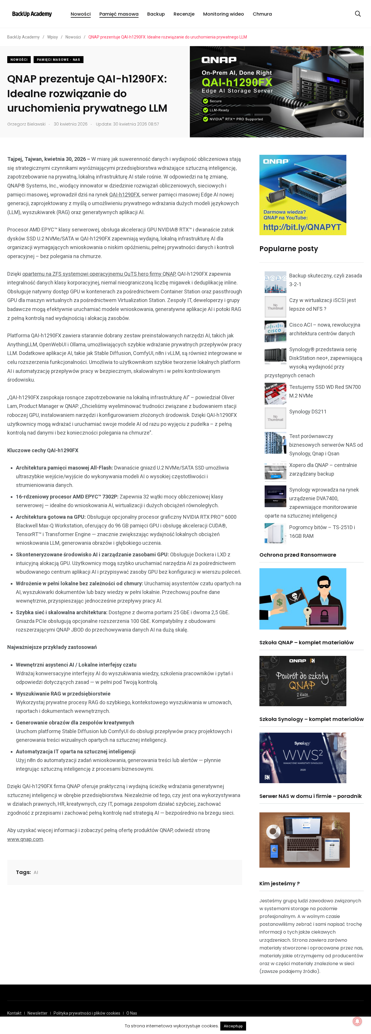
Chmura (262, 14)
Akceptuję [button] (233, 1026)
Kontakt (14, 1013)
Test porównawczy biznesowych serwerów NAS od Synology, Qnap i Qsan (326, 445)
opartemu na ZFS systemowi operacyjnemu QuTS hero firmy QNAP (98, 274)
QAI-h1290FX (124, 195)
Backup (156, 14)
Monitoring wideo (223, 14)
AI (36, 872)
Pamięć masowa (119, 14)
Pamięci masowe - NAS (58, 60)
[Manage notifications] (357, 1021)
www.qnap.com (25, 839)
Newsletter (38, 1013)
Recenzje (184, 14)
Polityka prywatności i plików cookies (87, 1013)
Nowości (81, 14)
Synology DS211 (308, 412)
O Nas (131, 1013)
